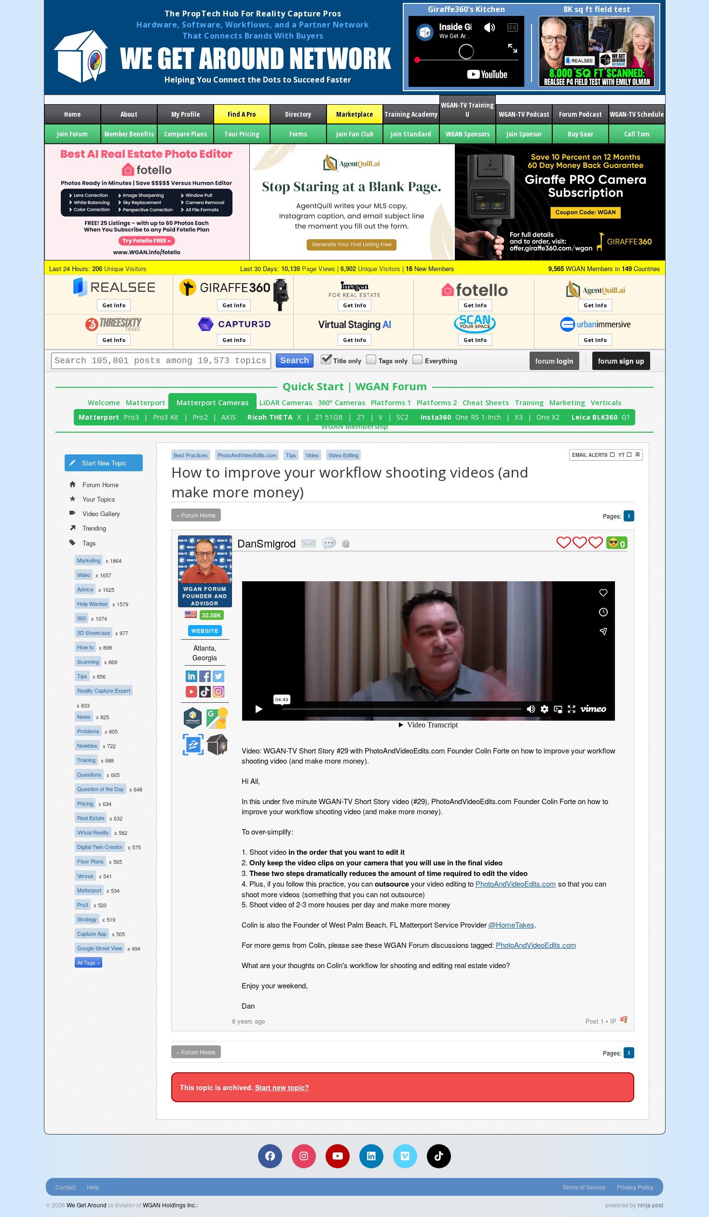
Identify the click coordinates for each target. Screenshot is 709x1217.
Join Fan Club (354, 133)
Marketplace (354, 114)
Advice (85, 589)
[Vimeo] (405, 1156)
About (129, 114)
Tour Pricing (241, 133)
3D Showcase (93, 632)
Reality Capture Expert (103, 690)
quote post (329, 543)
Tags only (393, 360)
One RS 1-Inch (478, 417)
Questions (89, 774)
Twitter (218, 676)
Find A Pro (242, 114)
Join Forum (72, 133)
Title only (347, 360)
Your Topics (98, 499)
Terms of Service (584, 1187)
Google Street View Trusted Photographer (217, 718)
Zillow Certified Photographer (193, 744)
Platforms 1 (391, 402)
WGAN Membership (354, 426)
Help (93, 1187)
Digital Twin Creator (100, 846)
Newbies (87, 745)
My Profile (185, 114)
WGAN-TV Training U (467, 109)
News (84, 716)
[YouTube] (338, 1156)
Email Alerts (590, 454)
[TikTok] (439, 1156)
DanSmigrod (266, 542)
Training (529, 402)
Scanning (88, 661)
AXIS (228, 417)
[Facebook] (270, 1156)
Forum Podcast (580, 114)
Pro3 (131, 417)
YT (621, 454)
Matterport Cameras (212, 402)
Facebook (205, 676)
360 (81, 618)
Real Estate (90, 817)
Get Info (113, 305)
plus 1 (564, 542)
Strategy (87, 919)
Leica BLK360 (594, 417)
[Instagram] (304, 1156)
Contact (65, 1187)
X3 (519, 417)
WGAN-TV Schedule (637, 114)
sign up (621, 361)
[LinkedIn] (371, 1156)
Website (204, 630)
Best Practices (191, 455)
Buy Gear (580, 133)
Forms (298, 133)
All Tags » (88, 962)
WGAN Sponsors (468, 133)
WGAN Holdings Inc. (169, 1205)
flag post (623, 1020)
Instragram (218, 691)
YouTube (191, 691)
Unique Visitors (119, 268)
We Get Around (87, 1205)
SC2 (402, 417)
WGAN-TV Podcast (524, 114)
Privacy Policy (635, 1187)
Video (83, 574)
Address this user (345, 543)
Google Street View (99, 948)
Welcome (104, 402)
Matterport (145, 402)
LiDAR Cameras (285, 402)
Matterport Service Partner (193, 718)
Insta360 (436, 417)
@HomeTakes (511, 924)
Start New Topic (104, 462)
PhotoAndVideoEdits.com (247, 455)
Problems (88, 731)
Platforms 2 (437, 402)
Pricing (85, 803)
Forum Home (100, 484)
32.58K (211, 615)
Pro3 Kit (166, 417)
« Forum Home (196, 515)
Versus (85, 875)
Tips (82, 676)
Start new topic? (282, 1087)
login (554, 361)
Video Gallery (101, 513)
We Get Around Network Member (217, 744)
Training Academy (410, 114)
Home (72, 114)
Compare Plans (185, 133)
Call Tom (637, 133)
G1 (626, 417)
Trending (94, 528)
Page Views (308, 268)
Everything (441, 360)
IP (613, 1021)
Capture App (92, 933)
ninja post (650, 1205)
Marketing (567, 402)
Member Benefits (129, 133)
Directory (298, 114)
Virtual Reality (93, 832)
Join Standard (411, 133)
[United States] (191, 614)
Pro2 (200, 417)
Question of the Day (100, 789)
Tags (89, 542)
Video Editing (343, 455)
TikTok (205, 691)
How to (85, 647)
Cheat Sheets (486, 402)
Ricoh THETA (270, 417)
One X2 (548, 417)
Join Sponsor (524, 133)
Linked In (191, 676)
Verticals (606, 402)
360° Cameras (341, 402)
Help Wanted (92, 603)
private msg (308, 543)
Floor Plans (90, 861)
